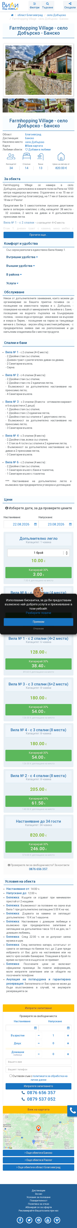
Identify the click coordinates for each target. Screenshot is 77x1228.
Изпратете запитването (38, 1086)
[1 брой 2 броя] (38, 553)
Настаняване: (12, 517)
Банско (29, 138)
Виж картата (35, 145)
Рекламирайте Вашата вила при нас (38, 1210)
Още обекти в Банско (39, 1152)
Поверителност (38, 1200)
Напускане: (45, 517)
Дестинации (38, 1190)
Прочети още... (38, 234)
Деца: (17, 1043)
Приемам (38, 621)
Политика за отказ (38, 1203)
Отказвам (38, 628)
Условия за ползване (38, 1197)
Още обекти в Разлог (39, 1160)
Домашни (17, 1053)
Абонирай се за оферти (38, 1207)
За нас (38, 1193)
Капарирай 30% (38, 572)
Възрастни (17, 1035)
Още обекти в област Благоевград (39, 1167)
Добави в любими (39, 149)
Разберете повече (38, 613)
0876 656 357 (41, 1092)
